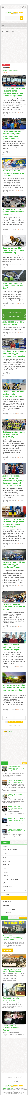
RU (11, 731)
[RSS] (10, 67)
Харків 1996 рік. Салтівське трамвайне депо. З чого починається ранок (16, 820)
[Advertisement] (14, 47)
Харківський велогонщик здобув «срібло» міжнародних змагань (13, 394)
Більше (24, 763)
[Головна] (2, 31)
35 (21, 722)
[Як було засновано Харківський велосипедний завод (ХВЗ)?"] (14, 927)
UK (6, 731)
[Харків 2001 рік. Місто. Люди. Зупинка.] (14, 989)
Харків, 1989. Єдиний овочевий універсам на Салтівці (15, 808)
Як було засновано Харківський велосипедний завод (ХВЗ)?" (16, 768)
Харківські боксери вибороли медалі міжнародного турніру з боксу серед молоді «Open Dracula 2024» (13, 481)
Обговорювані (13, 70)
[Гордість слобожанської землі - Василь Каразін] (14, 960)
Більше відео (23, 917)
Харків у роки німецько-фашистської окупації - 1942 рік (16, 830)
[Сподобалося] (3, 112)
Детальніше (7, 950)
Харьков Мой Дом (8, 1088)
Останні (4, 70)
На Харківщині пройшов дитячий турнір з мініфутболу (13, 434)
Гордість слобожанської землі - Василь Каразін (15, 781)
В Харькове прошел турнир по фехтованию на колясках (13, 211)
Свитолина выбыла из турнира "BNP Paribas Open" (12, 285)
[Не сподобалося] (7, 112)
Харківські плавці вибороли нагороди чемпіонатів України (11, 647)
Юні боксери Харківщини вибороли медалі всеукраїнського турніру (14, 353)
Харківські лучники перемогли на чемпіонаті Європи (13, 606)
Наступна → (19, 718)
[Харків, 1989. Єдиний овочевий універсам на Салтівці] (14, 1017)
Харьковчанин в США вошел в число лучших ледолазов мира (13, 250)
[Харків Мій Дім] (14, 13)
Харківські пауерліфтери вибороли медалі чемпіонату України (13, 564)
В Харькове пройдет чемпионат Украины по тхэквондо (13, 173)
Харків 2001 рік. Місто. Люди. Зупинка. (15, 795)
